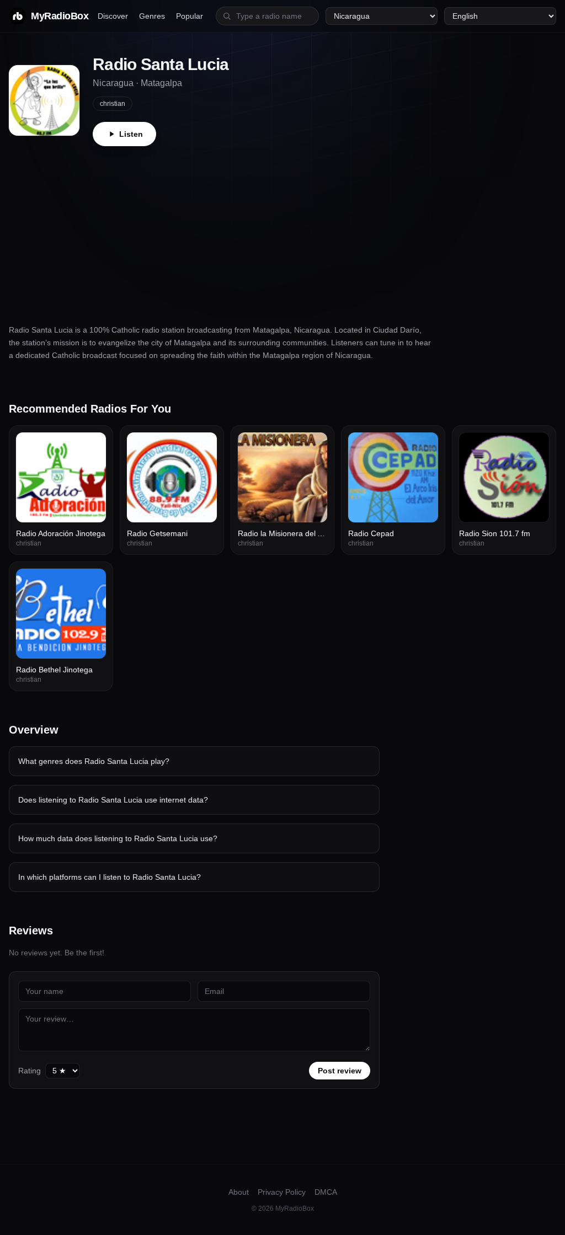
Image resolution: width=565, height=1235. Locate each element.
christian (112, 104)
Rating (29, 1070)
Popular (189, 16)
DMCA (326, 1192)
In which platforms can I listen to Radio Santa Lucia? (109, 877)
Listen (131, 134)
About (238, 1192)
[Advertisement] (282, 229)
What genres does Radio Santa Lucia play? (93, 761)
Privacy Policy (282, 1192)
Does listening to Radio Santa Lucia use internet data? (113, 799)
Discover (113, 16)
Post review (339, 1070)
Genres (152, 16)
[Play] (92, 447)
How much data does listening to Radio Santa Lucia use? (117, 838)
